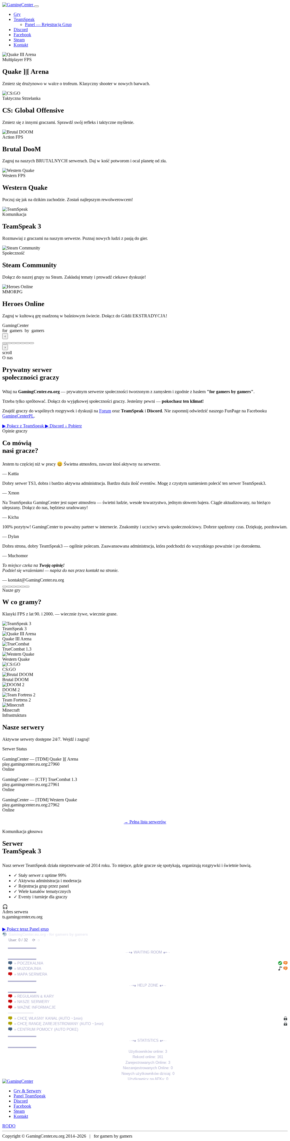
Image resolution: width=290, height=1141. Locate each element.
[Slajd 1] (4, 343)
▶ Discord (55, 425)
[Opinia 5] (22, 586)
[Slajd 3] (13, 343)
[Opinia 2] (9, 586)
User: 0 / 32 (18, 940)
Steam (19, 39)
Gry (17, 14)
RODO (9, 1125)
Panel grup (39, 929)
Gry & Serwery (27, 1090)
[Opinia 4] (18, 586)
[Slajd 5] (22, 343)
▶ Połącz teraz (15, 929)
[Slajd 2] (9, 343)
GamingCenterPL (18, 416)
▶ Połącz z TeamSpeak (23, 425)
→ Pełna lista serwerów (145, 821)
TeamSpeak (24, 19)
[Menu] (36, 6)
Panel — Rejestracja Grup (48, 24)
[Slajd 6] (27, 343)
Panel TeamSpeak (30, 1095)
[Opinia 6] (27, 586)
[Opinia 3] (13, 586)
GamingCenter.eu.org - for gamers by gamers (48, 934)
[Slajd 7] (31, 343)
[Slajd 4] (18, 343)
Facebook (22, 34)
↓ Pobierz (73, 425)
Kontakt (21, 44)
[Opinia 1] (4, 586)
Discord (21, 29)
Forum (105, 410)
